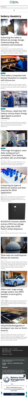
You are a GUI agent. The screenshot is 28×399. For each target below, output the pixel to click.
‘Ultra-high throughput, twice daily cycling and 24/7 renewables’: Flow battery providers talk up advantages (14, 154)
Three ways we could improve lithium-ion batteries (13, 256)
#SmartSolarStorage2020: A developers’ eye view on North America (14, 328)
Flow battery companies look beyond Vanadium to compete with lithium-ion (14, 77)
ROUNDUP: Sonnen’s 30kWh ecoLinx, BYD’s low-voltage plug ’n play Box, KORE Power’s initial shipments (13, 225)
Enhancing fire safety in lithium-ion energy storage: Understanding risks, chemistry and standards (12, 41)
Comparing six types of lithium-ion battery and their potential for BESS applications (13, 189)
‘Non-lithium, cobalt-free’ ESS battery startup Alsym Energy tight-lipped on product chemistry (14, 115)
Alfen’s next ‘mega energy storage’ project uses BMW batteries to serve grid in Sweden (12, 293)
